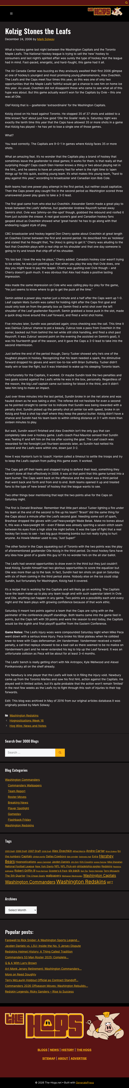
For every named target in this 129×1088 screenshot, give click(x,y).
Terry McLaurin (111, 870)
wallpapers (53, 875)
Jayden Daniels (61, 861)
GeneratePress (85, 1082)
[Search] (60, 753)
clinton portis (39, 856)
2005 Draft (10, 851)
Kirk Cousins (86, 862)
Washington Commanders (22, 779)
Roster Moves (17, 797)
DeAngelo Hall (85, 856)
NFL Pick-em (68, 866)
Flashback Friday (19, 819)
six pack (74, 870)
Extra (95, 856)
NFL (57, 866)
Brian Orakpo (111, 851)
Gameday (14, 814)
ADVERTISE (79, 1058)
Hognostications (26, 861)
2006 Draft (21, 851)
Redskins (106, 866)
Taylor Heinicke (96, 871)
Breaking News (18, 802)
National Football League (19, 866)
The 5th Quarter (15, 875)
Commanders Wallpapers (25, 785)
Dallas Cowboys (56, 856)
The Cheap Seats (35, 875)
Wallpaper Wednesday (72, 876)
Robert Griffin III (24, 870)
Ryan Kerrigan (42, 871)
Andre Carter (95, 851)
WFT (110, 882)
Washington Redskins (24, 715)
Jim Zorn (75, 862)
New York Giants (44, 866)
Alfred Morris (79, 851)
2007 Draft (34, 851)
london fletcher (100, 862)
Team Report (16, 791)
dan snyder (72, 856)
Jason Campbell (44, 862)
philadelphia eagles (89, 866)
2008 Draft (46, 851)
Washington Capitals (99, 875)
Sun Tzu (84, 871)
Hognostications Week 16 (27, 720)
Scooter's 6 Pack (58, 870)
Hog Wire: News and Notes (28, 725)
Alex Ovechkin (62, 851)
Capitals (26, 856)
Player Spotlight (18, 808)
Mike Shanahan (114, 862)
